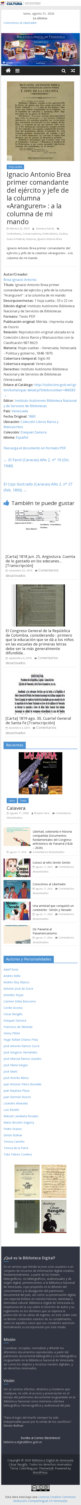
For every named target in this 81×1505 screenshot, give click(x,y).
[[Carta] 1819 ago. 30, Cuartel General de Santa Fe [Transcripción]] (37, 674)
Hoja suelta (15, 167)
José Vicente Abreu (16, 1078)
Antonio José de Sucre (18, 989)
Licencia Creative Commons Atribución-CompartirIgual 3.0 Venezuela (44, 1499)
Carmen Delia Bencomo (20, 1001)
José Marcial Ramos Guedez (22, 1059)
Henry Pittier (12, 1033)
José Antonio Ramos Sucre (21, 1046)
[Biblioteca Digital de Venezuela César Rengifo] (40, 35)
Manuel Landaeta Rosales (21, 1116)
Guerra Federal (16, 239)
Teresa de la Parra (16, 1148)
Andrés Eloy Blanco (16, 982)
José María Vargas (16, 1065)
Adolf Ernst (11, 969)
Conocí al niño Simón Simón (51, 862)
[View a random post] (72, 70)
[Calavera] (40, 754)
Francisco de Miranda (18, 1027)
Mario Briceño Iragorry (19, 1122)
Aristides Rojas (13, 995)
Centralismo (14, 233)
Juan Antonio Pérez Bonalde (22, 1084)
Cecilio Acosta (13, 1008)
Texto (23, 800)
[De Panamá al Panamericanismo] (17, 927)
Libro (12, 800)
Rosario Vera (41, 813)
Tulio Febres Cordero (18, 1154)
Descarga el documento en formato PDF (35, 448)
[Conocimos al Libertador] (17, 882)
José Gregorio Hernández (20, 1052)
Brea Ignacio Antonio (20, 279)
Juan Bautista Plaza (16, 1091)
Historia (31, 239)
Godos (63, 233)
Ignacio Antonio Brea (49, 239)
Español (22, 437)
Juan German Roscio (17, 1097)
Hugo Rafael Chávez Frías (21, 1040)
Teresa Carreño (14, 1142)
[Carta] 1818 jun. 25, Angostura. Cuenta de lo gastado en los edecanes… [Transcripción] (40, 561)
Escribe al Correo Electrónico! (40, 1438)
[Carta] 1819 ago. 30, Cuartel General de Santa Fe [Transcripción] (38, 720)
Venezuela (20, 411)
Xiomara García (45, 228)
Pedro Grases (13, 1129)
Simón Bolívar (13, 1135)
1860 (32, 416)
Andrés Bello (12, 976)
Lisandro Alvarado (16, 1103)
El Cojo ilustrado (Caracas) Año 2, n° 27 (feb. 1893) (38, 487)
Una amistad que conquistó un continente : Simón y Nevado (53, 908)
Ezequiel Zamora (34, 432)
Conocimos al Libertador (20, 23)
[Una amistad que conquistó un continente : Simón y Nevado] (17, 904)
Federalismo (50, 233)
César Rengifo (13, 1014)
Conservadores (32, 233)
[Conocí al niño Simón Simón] (17, 861)
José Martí (10, 1071)
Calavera (16, 808)
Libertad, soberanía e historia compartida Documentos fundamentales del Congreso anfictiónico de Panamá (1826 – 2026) (53, 839)
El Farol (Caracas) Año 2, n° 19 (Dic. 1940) (37, 462)
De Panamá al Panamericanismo (45, 931)
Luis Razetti (11, 1110)
